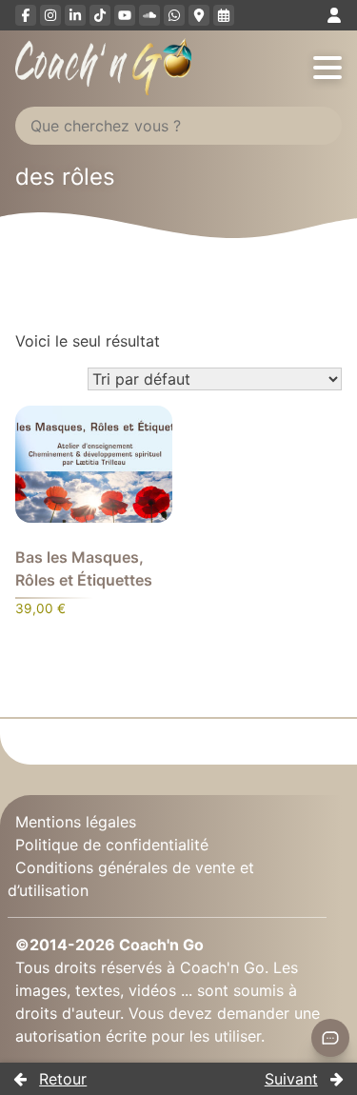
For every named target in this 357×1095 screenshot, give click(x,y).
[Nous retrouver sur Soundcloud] (149, 15)
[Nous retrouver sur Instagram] (50, 15)
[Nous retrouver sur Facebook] (25, 15)
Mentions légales (75, 821)
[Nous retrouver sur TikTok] (99, 15)
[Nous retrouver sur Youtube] (124, 15)
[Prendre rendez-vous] (223, 15)
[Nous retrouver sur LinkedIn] (75, 15)
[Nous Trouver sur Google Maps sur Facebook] (198, 15)
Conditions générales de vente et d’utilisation (131, 879)
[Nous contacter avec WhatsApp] (174, 15)
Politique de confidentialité (111, 844)
